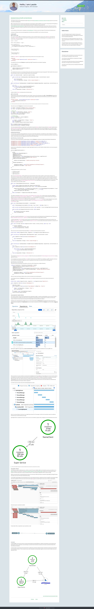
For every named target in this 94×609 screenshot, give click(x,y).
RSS (63, 21)
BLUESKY (64, 19)
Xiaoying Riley (48, 607)
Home (36, 599)
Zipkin (49, 20)
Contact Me (81, 5)
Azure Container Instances (29, 471)
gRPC (29, 20)
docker (12, 471)
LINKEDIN (65, 20)
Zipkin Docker (40, 471)
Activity (29, 219)
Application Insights (42, 20)
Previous (32, 599)
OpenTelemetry (36, 20)
